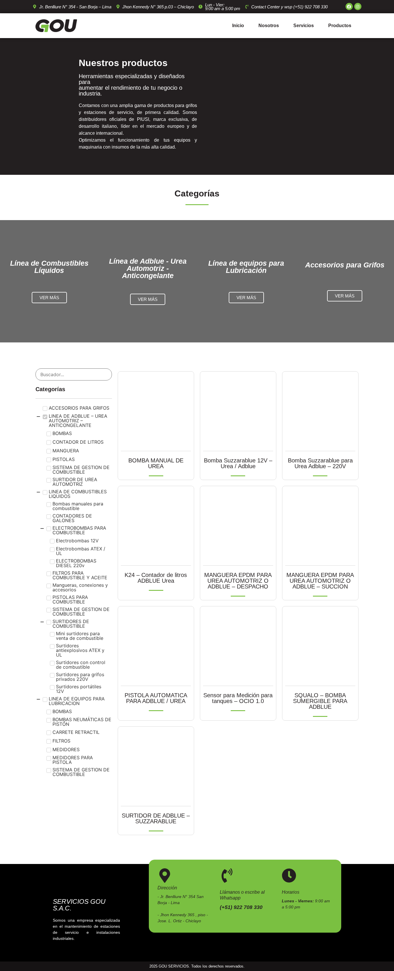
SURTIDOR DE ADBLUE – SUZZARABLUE (156, 818)
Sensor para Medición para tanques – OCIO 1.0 (238, 698)
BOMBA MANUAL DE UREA (155, 463)
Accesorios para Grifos (344, 265)
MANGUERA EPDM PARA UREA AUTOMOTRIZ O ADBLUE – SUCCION (320, 581)
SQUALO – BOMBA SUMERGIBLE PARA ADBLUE (320, 701)
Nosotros (268, 25)
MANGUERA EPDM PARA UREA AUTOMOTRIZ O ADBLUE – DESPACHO (238, 581)
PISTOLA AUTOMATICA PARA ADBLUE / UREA (156, 698)
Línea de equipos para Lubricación (246, 266)
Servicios (303, 25)
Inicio (238, 25)
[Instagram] (357, 6)
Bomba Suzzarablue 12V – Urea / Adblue (238, 463)
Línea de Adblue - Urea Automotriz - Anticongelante (148, 268)
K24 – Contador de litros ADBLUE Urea (156, 578)
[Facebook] (349, 6)
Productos (339, 25)
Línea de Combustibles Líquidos (49, 266)
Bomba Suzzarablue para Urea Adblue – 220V (320, 463)
